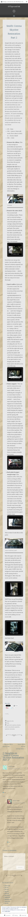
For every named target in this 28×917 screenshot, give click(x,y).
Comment (20, 867)
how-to (11, 725)
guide (8, 725)
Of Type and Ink (14, 7)
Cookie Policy (7, 911)
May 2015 (6, 891)
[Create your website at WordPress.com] (14, 1)
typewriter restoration (10, 729)
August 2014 (7, 901)
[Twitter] (14, 11)
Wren (8, 723)
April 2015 (6, 893)
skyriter (19, 725)
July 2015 (6, 887)
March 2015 (7, 895)
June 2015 (6, 889)
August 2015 (7, 885)
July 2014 (6, 903)
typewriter (17, 727)
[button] (11, 251)
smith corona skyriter (9, 727)
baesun (15, 800)
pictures (15, 725)
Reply (4, 796)
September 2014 (7, 899)
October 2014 (7, 897)
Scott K (10, 766)
